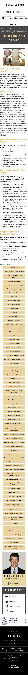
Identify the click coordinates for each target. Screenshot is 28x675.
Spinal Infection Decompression (14, 347)
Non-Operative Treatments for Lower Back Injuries (14, 518)
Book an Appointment (21, 18)
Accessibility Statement (18, 650)
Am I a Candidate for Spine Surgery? (14, 513)
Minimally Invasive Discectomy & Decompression (14, 429)
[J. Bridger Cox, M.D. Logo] (14, 6)
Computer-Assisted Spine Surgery (14, 446)
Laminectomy (14, 312)
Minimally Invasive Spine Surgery (14, 324)
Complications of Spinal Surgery (14, 535)
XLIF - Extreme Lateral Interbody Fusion (14, 359)
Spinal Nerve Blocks (14, 454)
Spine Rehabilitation (14, 542)
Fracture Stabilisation (14, 343)
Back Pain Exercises (14, 527)
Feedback (22, 648)
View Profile (14, 583)
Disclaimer (4, 648)
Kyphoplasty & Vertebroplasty (14, 285)
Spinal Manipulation (14, 293)
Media (10, 643)
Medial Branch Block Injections (14, 332)
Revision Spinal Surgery (14, 300)
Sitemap (16, 648)
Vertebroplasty (14, 308)
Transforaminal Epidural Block (14, 438)
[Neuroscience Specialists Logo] (14, 12)
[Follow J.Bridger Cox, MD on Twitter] (14, 636)
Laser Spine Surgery (14, 371)
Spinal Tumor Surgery (14, 382)
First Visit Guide (13, 596)
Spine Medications (14, 531)
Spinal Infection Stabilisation (14, 351)
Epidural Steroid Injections (14, 496)
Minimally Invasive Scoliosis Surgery (14, 469)
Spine (20, 30)
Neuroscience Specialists (17, 659)
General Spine (12, 31)
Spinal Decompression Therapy (14, 462)
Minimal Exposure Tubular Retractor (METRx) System (14, 424)
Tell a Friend (7, 650)
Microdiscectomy (14, 363)
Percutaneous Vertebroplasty (14, 465)
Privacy (11, 648)
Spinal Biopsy (14, 450)
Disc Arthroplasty (14, 378)
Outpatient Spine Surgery (14, 419)
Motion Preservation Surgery (14, 328)
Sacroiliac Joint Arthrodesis (14, 386)
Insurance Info (13, 611)
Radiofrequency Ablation (14, 492)
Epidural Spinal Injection (14, 488)
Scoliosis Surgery (14, 316)
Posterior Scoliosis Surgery (14, 281)
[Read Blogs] (18, 636)
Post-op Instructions (14, 606)
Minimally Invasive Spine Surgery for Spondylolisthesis (14, 474)
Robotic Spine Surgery (14, 339)
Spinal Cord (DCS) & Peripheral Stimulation (14, 391)
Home (3, 640)
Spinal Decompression (14, 304)
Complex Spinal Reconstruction (14, 396)
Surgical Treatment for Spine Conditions (14, 442)
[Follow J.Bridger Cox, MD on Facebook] (9, 636)
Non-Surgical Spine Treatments (14, 479)
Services (16, 640)
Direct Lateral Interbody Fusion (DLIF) (14, 458)
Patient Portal (12, 601)
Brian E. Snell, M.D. (6, 659)
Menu (11, 24)
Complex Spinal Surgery (14, 404)
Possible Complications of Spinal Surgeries (14, 547)
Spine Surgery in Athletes (14, 375)
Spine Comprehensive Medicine (14, 538)
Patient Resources (14, 590)
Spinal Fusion (14, 296)
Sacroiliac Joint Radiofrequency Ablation (14, 276)
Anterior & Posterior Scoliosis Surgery (14, 434)
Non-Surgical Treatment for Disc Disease (14, 483)
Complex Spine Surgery (14, 407)
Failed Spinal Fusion (14, 367)
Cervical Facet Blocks (14, 411)
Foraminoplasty (14, 267)
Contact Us (16, 643)
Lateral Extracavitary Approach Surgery (14, 271)
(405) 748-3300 (7, 18)
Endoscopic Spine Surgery (14, 289)
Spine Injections (14, 509)
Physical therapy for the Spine (14, 500)
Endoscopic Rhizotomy (14, 415)
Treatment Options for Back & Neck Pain (14, 355)
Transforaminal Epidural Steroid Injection (14, 505)
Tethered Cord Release (14, 400)
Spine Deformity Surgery (14, 320)
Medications (14, 523)
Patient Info (15, 30)
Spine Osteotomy (14, 336)
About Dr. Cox (9, 640)
